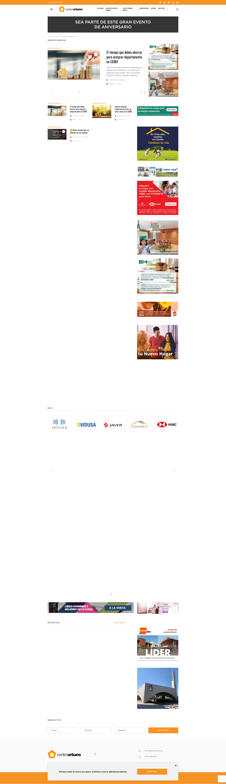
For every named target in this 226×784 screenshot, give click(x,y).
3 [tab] (108, 594)
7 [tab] (122, 594)
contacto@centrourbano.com (154, 750)
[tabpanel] (59, 424)
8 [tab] (125, 594)
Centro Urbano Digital (128, 9)
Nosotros (161, 8)
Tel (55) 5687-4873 (151, 756)
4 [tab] (111, 594)
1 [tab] (100, 594)
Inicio (50, 36)
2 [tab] (104, 594)
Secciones (100, 8)
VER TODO (120, 623)
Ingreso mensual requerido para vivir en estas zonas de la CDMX (123, 109)
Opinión (153, 8)
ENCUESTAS (54, 623)
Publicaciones (144, 8)
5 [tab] (115, 594)
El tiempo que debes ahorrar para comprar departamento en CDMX (124, 57)
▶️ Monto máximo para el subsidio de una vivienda (79, 131)
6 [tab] (118, 594)
